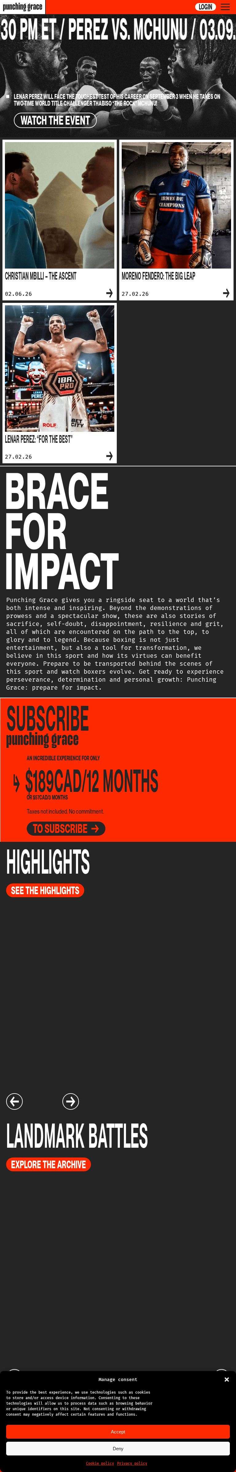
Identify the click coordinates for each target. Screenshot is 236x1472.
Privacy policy (132, 1463)
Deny (118, 1448)
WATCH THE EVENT (55, 120)
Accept (118, 1431)
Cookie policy (100, 1463)
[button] (227, 1379)
